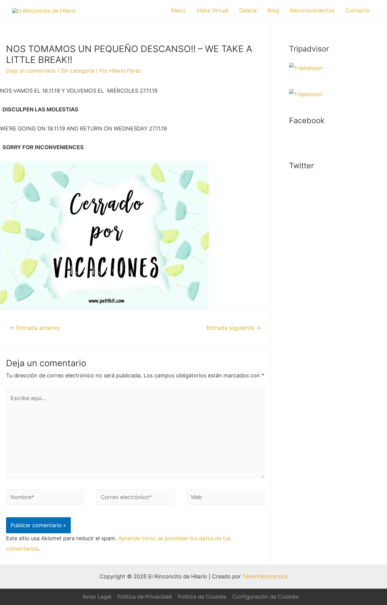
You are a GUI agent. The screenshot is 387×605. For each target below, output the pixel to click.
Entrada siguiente (234, 327)
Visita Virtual (212, 10)
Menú (178, 10)
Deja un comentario (31, 70)
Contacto (357, 10)
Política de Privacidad (144, 596)
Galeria (248, 10)
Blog (273, 10)
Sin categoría (77, 70)
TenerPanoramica (265, 576)
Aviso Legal (97, 596)
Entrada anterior (34, 327)
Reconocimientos (312, 10)
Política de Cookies (202, 596)
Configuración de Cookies (265, 596)
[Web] (226, 498)
